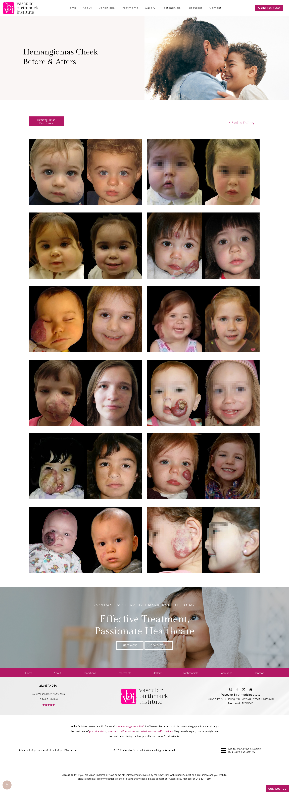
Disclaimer (70, 750)
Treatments (124, 673)
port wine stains (98, 731)
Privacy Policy (27, 750)
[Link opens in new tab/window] (231, 689)
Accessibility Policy (50, 750)
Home (28, 673)
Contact (259, 673)
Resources (226, 673)
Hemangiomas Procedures (46, 121)
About (57, 673)
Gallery (157, 673)
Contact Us (277, 788)
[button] (7, 784)
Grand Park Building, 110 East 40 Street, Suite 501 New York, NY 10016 (241, 699)
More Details (85, 168)
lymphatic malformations (121, 731)
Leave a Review (48, 699)
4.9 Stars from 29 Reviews (48, 694)
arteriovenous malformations (157, 731)
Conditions (89, 673)
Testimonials (190, 673)
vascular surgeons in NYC (130, 726)
